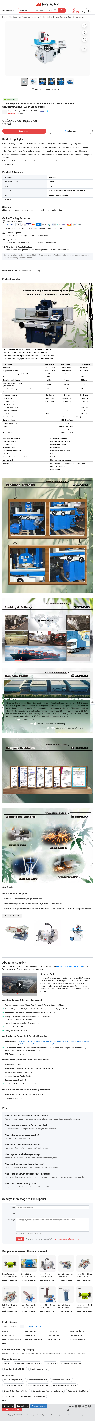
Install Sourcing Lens (13, 1409)
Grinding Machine (59, 17)
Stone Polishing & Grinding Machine (27, 1363)
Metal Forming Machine (10, 1339)
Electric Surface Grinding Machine (16, 1391)
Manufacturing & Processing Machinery (23, 17)
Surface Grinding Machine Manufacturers (48, 1391)
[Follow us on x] (79, 1406)
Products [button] (23, 10)
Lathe (4, 1331)
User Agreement (60, 1415)
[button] (3, 3)
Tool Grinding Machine (76, 17)
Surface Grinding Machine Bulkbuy (32, 1396)
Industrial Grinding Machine (71, 1363)
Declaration (71, 1415)
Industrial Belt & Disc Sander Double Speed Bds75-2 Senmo (9, 1307)
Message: (11, 1219)
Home (4, 17)
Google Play (22, 1406)
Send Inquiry (24, 131)
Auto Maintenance (67, 1044)
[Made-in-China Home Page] (47, 4)
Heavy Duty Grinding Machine (14, 1369)
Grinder (7, 1363)
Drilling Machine (49, 1041)
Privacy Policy (83, 1415)
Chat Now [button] (72, 131)
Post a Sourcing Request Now (67, 1239)
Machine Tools (45, 17)
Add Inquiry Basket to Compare (47, 89)
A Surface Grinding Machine (38, 1385)
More (4, 1401)
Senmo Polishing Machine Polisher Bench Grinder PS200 (65, 1307)
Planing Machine (53, 1044)
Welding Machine (54, 1339)
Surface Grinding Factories (13, 1385)
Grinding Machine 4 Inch (39, 1369)
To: (14, 1213)
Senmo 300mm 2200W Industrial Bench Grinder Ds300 (47, 1276)
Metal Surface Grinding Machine (64, 1385)
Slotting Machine (25, 1044)
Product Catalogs (34, 1326)
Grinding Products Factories (37, 1380)
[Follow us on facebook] (76, 1406)
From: (13, 1207)
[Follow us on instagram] (83, 1406)
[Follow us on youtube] (86, 1406)
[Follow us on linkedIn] (68, 1409)
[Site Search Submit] (62, 10)
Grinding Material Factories (61, 1380)
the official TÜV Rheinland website (69, 966)
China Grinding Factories (13, 1380)
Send (20, 1239)
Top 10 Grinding (10, 1396)
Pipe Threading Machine (33, 1339)
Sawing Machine (77, 1041)
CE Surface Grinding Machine (78, 1391)
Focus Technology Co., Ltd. (31, 1415)
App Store (8, 1406)
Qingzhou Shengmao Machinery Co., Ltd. (22, 111)
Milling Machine (36, 1041)
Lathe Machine (23, 1041)
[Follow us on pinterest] (89, 1406)
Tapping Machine (39, 1044)
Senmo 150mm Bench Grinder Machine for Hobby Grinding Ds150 (84, 1307)
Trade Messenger (39, 1406)
